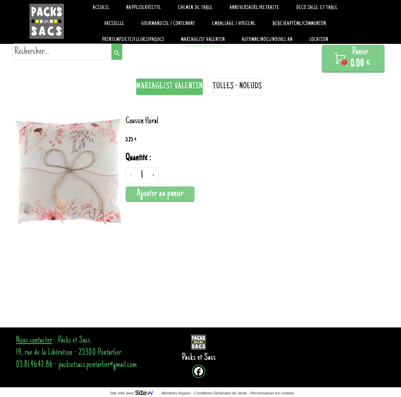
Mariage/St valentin (203, 40)
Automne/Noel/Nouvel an (267, 40)
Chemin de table (195, 8)
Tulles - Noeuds (237, 86)
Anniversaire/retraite (254, 8)
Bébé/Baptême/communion (299, 24)
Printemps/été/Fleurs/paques (133, 40)
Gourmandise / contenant (168, 24)
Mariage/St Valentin (169, 86)
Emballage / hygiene (234, 24)
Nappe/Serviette (143, 8)
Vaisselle (114, 24)
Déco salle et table (317, 8)
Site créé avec (122, 393)
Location (319, 40)
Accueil (101, 8)
